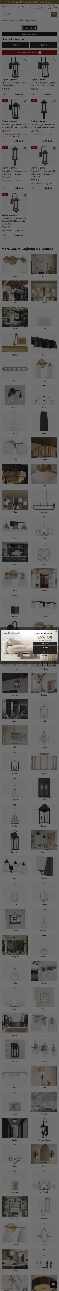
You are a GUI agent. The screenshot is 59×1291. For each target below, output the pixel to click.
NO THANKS (45, 655)
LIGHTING (45, 647)
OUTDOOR (45, 652)
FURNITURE (45, 644)
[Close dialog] (56, 631)
